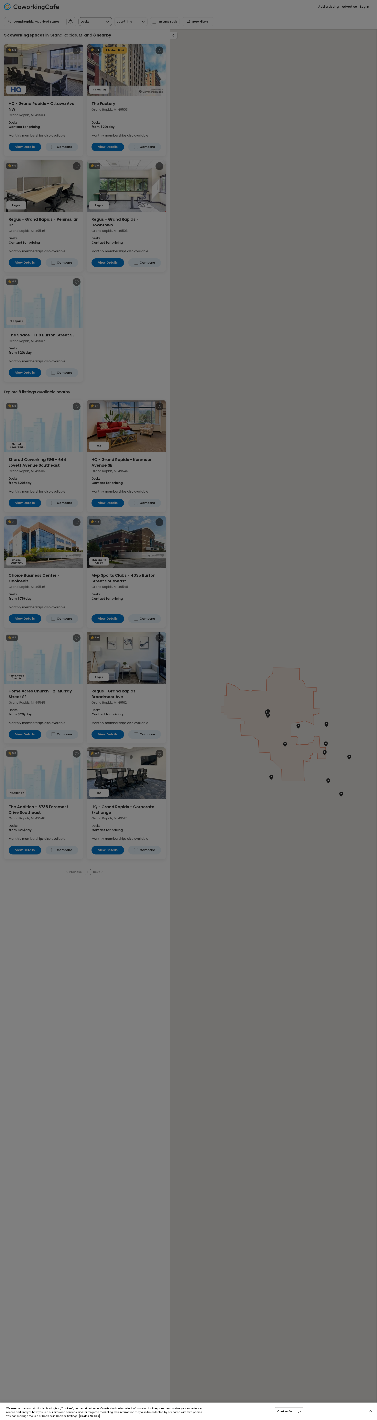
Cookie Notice (89, 1416)
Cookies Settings (289, 1411)
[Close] (370, 1410)
